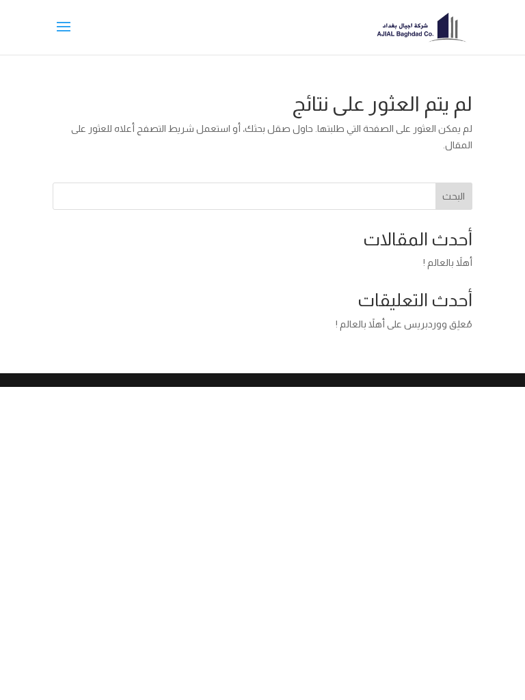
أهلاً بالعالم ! (447, 262)
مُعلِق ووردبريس (438, 324)
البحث (453, 196)
